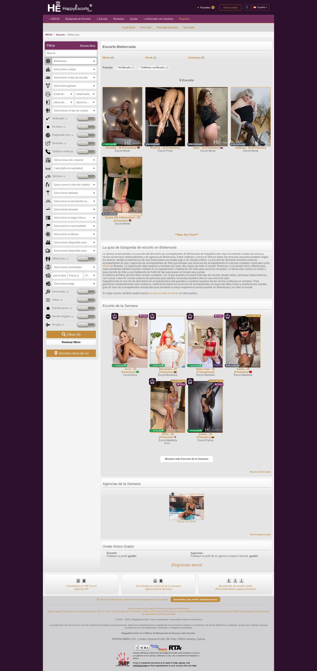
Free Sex (145, 27)
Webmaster (183, 608)
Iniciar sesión (230, 7)
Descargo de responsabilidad (179, 611)
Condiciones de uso (71, 611)
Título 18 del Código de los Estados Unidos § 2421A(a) (133, 611)
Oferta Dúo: (60, 258)
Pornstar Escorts (167, 27)
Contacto (150, 608)
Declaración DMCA (230, 611)
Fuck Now (129, 27)
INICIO (54, 18)
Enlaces (171, 608)
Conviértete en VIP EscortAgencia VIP (81, 587)
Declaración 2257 (93, 611)
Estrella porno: (62, 308)
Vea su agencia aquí (260, 534)
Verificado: (60, 118)
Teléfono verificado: (64, 151)
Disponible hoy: (62, 135)
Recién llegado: (63, 316)
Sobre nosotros (136, 608)
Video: (57, 299)
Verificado (126, 67)
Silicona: (58, 176)
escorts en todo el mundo (163, 293)
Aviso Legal (53, 611)
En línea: (59, 126)
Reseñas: (59, 143)
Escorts (101, 18)
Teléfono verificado (154, 67)
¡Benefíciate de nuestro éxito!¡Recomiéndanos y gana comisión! (235, 587)
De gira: (58, 324)
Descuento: (60, 291)
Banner (161, 608)
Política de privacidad (207, 611)
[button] (74, 61)
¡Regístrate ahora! (186, 565)
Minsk (106, 266)
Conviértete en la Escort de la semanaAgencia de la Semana (158, 587)
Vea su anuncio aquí (260, 472)
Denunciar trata (167, 614)
